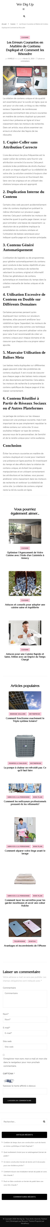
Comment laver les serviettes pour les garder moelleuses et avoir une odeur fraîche (25, 903)
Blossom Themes (28, 1221)
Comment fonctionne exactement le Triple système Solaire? (25, 720)
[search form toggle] (24, 16)
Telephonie (19, 941)
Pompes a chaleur (18, 763)
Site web (7, 1041)
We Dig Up (25, 4)
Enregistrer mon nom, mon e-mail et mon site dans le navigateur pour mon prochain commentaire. (25, 1062)
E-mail (6, 1027)
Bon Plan (37, 797)
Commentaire (9, 987)
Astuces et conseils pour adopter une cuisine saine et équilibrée (25, 606)
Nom (6, 1014)
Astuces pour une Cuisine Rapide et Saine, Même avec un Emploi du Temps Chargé (25, 657)
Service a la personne (19, 797)
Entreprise (34, 714)
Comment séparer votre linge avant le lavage (25, 852)
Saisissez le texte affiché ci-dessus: (19, 1085)
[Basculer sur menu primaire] (24, 9)
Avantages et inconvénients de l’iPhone (25, 945)
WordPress (25, 1223)
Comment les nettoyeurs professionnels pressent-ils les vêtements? (25, 803)
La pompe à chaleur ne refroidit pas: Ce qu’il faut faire (25, 769)
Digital (32, 941)
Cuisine (25, 37)
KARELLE (11, 59)
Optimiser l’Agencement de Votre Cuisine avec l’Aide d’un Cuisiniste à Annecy (25, 555)
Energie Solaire (17, 714)
